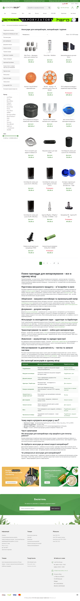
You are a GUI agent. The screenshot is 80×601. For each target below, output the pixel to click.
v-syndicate (10, 128)
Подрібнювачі (26, 368)
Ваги (24, 409)
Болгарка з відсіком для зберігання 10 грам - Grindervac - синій (68, 183)
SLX (8, 120)
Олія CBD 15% (56, 535)
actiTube (9, 97)
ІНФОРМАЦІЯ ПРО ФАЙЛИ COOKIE (10, 541)
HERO (9, 112)
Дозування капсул (7, 44)
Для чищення (26, 400)
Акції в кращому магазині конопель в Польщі (11, 562)
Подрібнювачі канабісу (8, 30)
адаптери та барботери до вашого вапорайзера (67, 322)
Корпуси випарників (28, 389)
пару (30, 323)
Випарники (29, 539)
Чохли (45, 332)
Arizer (9, 99)
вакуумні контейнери (69, 369)
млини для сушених (30, 291)
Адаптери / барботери (29, 383)
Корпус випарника (7, 58)
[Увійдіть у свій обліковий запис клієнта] (72, 8)
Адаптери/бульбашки (8, 62)
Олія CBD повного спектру (59, 537)
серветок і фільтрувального (70, 304)
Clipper (9, 103)
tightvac (9, 126)
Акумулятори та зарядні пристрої (59, 341)
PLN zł (76, 3)
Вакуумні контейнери (28, 373)
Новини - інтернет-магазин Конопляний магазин (13, 564)
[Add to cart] (38, 65)
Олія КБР (29, 537)
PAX (8, 118)
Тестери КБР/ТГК (7, 85)
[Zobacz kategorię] (20, 477)
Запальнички (6, 81)
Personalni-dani (31, 564)
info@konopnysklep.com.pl (61, 570)
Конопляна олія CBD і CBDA (59, 539)
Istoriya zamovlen (31, 566)
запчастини (47, 355)
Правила (4, 535)
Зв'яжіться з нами (6, 543)
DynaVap (10, 107)
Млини (66, 378)
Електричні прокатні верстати (10, 89)
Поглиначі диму (7, 37)
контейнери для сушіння (27, 303)
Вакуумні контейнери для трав (10, 33)
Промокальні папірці (28, 414)
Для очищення (68, 383)
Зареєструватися (55, 508)
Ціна (4, 133)
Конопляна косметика (32, 535)
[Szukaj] (49, 8)
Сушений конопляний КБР (33, 541)
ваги (73, 373)
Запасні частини (7, 48)
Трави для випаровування (33, 545)
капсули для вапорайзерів (31, 311)
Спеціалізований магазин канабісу (9, 537)
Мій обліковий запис (31, 562)
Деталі (29, 65)
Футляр (66, 395)
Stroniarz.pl (53, 597)
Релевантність (26, 34)
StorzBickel (10, 124)
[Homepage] (11, 8)
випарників (54, 355)
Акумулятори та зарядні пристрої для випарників (9, 66)
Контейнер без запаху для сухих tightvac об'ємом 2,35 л (50, 183)
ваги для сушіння (69, 292)
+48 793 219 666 (58, 562)
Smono (9, 122)
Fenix (8, 108)
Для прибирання (7, 41)
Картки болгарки (7, 78)
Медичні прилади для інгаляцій (34, 543)
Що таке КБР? (5, 547)
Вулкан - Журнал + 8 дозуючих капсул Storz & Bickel (50, 88)
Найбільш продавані (6, 566)
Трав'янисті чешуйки (8, 55)
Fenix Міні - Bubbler (50, 55)
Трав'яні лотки (6, 71)
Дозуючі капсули (68, 367)
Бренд (5, 94)
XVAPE (9, 130)
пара (51, 323)
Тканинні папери (7, 51)
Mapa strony (5, 545)
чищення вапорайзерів (26, 326)
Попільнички (6, 74)
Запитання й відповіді (7, 549)
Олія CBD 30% (56, 541)
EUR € (72, 3)
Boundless (10, 101)
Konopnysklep (11, 114)
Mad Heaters (11, 116)
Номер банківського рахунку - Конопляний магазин (13, 539)
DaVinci (9, 105)
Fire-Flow (10, 110)
